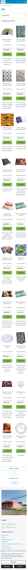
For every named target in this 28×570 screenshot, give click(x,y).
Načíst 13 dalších (14, 468)
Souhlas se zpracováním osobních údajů (11, 544)
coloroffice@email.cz (10, 524)
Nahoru (15, 483)
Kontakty (3, 537)
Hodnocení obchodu (6, 548)
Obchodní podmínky (6, 539)
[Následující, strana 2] (14, 474)
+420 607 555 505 (10, 527)
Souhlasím (20, 566)
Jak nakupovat (5, 535)
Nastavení (13, 562)
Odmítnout (7, 566)
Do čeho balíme (5, 546)
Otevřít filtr (6, 15)
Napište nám (4, 542)
